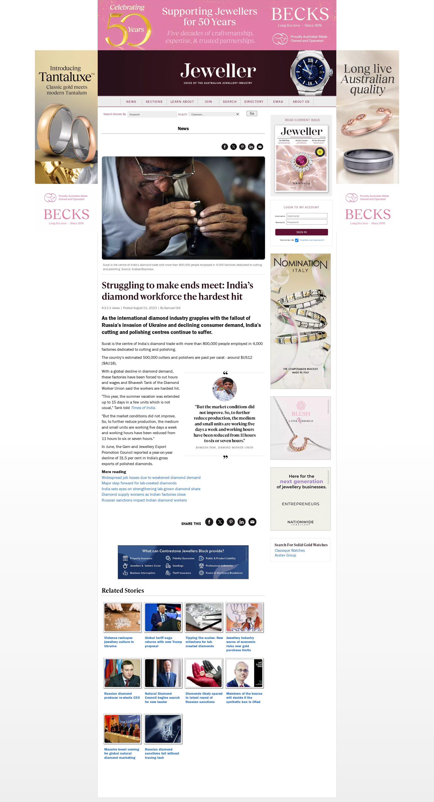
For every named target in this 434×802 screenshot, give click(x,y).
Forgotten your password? (312, 240)
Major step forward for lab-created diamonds (139, 483)
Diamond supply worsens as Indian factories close (144, 494)
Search (230, 102)
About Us (301, 102)
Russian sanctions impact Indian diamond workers (144, 500)
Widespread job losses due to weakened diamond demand (151, 477)
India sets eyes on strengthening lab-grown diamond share (151, 489)
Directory (254, 102)
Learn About (182, 102)
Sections (154, 102)
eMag (278, 102)
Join (208, 102)
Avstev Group (285, 555)
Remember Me (287, 240)
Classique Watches (290, 550)
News (131, 102)
